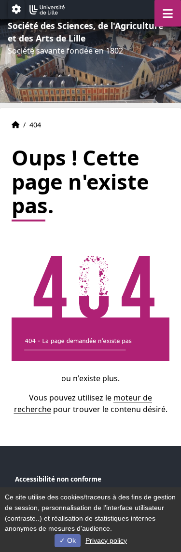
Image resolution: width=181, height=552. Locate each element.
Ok (70, 540)
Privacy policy (106, 540)
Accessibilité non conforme (58, 479)
